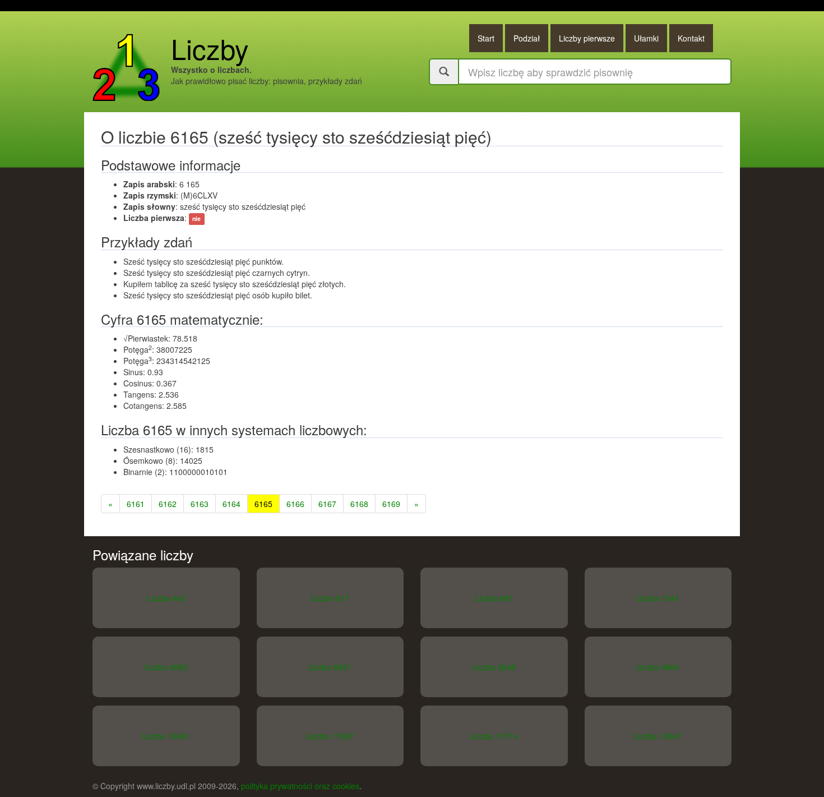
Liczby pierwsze (587, 38)
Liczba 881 (494, 597)
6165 (263, 503)
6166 (295, 503)
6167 (327, 503)
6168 (359, 503)
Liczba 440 (166, 597)
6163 (200, 503)
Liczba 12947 (658, 735)
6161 (136, 503)
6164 (231, 503)
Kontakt (691, 38)
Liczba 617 (330, 597)
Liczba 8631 (329, 666)
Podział (526, 38)
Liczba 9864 (657, 666)
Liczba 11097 (330, 735)
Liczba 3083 (166, 666)
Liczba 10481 (166, 735)
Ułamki (646, 38)
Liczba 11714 (494, 735)
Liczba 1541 (657, 597)
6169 (391, 503)
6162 (168, 503)
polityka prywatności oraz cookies (300, 785)
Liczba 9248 (494, 666)
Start (486, 38)
